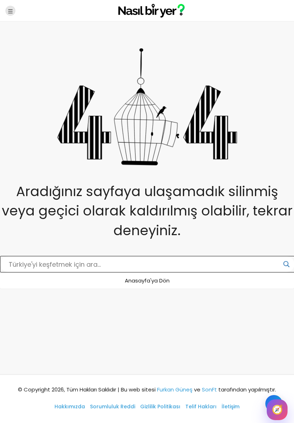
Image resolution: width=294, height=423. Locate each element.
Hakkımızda (69, 406)
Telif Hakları (201, 406)
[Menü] (10, 11)
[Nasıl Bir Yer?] (147, 10)
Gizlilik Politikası (160, 406)
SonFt (209, 389)
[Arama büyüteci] (286, 264)
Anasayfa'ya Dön (147, 280)
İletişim (231, 406)
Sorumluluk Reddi (112, 406)
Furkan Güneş (175, 389)
